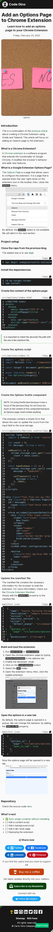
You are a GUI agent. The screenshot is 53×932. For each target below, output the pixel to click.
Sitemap (20, 918)
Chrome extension (13, 153)
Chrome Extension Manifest (20, 592)
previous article (39, 131)
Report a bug (42, 925)
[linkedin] (26, 911)
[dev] (16, 911)
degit (31, 252)
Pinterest (41, 854)
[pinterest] (35, 911)
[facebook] (40, 911)
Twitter (18, 847)
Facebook (40, 847)
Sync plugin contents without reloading (29, 819)
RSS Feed (32, 918)
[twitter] (31, 911)
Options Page (14, 172)
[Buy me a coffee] (11, 912)
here (29, 806)
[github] (21, 911)
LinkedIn (19, 854)
